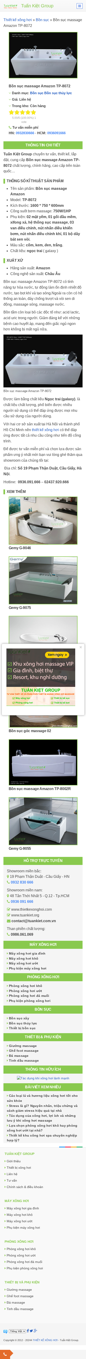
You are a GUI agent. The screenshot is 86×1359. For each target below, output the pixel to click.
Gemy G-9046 (20, 548)
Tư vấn (12, 1180)
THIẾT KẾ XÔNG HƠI (45, 1340)
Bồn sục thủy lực (58, 93)
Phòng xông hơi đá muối (29, 996)
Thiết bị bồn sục (22, 1028)
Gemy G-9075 (20, 608)
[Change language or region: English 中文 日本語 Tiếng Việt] (17, 1331)
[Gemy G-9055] (43, 821)
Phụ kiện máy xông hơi (27, 968)
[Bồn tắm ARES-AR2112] (43, 640)
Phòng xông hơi (43, 977)
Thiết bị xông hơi (19, 1167)
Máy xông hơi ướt (23, 963)
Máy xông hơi (43, 945)
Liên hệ (12, 1174)
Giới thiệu (14, 1161)
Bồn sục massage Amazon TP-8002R (40, 789)
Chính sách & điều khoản (25, 1187)
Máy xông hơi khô (23, 958)
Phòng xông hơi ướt (25, 991)
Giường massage (23, 1046)
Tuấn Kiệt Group (37, 5)
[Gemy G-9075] (43, 580)
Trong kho (19, 106)
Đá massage (19, 1056)
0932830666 (25, 133)
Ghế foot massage (24, 1050)
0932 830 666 (22, 882)
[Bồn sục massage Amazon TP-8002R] (43, 762)
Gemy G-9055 (20, 848)
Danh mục (19, 93)
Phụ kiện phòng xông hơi (29, 1001)
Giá (14, 99)
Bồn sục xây (19, 1018)
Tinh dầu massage (24, 1060)
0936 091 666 (22, 902)
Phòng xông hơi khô (25, 986)
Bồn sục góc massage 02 (30, 731)
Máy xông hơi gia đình (27, 953)
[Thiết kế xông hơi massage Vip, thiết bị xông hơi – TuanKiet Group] (10, 6)
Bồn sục (42, 20)
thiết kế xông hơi (45, 430)
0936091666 (56, 133)
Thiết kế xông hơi (17, 20)
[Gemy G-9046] (43, 521)
